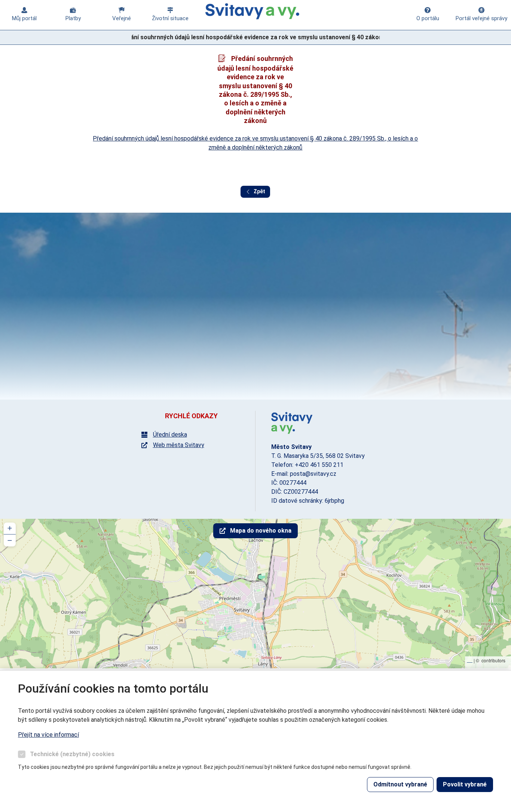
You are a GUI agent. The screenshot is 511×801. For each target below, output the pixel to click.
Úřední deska (170, 434)
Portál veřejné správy (481, 18)
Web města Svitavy (178, 445)
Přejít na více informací (48, 734)
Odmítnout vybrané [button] (400, 784)
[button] (10, 528)
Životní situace (170, 18)
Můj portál (24, 18)
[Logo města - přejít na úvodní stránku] (291, 423)
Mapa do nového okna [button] (260, 530)
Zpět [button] (259, 191)
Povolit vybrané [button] (465, 784)
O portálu (427, 18)
